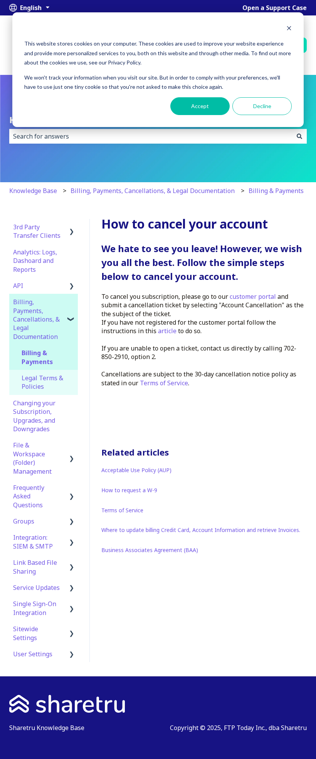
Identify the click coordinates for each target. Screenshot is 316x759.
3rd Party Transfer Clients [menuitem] (37, 231)
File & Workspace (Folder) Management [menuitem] (32, 458)
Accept (200, 106)
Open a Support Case (274, 7)
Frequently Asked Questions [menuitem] (28, 496)
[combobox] (150, 136)
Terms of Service (164, 383)
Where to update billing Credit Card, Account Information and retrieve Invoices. (200, 530)
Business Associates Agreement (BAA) (149, 550)
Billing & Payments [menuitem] (37, 357)
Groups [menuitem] (23, 521)
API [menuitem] (18, 285)
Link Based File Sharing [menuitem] (35, 566)
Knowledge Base (33, 190)
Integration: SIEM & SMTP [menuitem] (33, 541)
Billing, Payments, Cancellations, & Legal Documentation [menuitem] (36, 319)
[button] (72, 227)
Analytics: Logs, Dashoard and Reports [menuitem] (35, 261)
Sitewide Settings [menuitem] (25, 633)
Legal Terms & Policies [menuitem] (42, 382)
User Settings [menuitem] (32, 654)
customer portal (253, 296)
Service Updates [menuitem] (36, 587)
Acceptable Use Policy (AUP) (136, 470)
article (168, 331)
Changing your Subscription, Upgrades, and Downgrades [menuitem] (34, 416)
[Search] (299, 136)
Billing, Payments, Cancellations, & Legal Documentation (153, 190)
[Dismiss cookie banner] (289, 29)
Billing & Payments (276, 190)
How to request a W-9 (129, 490)
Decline (262, 106)
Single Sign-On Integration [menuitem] (34, 608)
